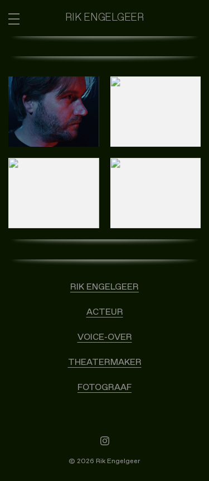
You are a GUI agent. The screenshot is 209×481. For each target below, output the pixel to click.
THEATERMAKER (105, 362)
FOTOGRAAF (104, 387)
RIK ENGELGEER (104, 286)
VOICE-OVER (104, 337)
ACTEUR (104, 312)
